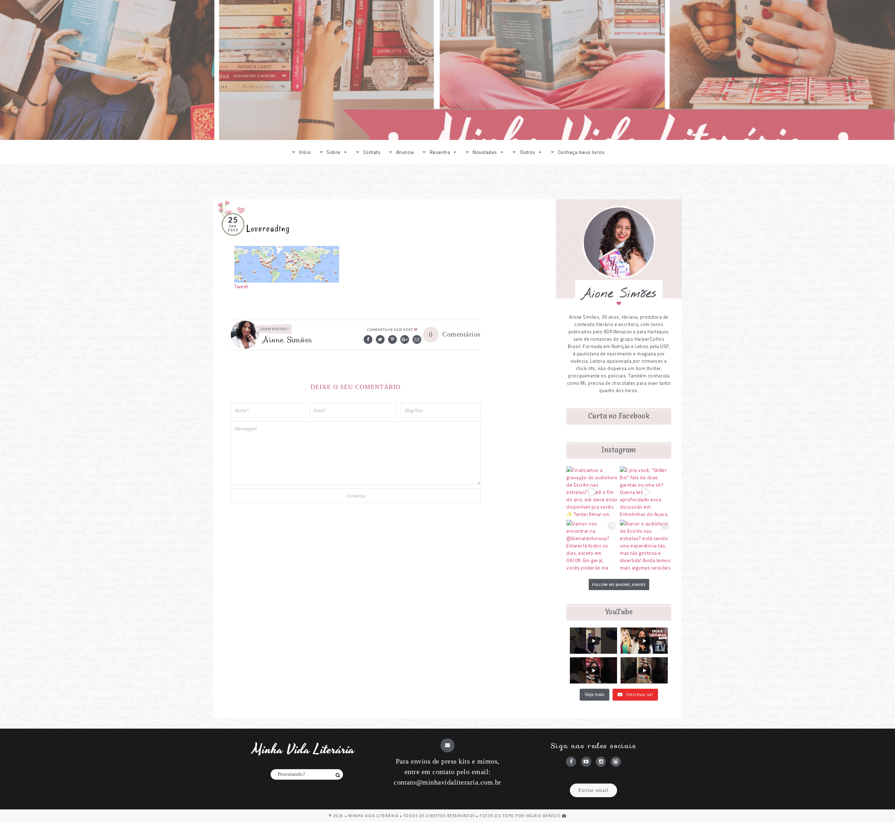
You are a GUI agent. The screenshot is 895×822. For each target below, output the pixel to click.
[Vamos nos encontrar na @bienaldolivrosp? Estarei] (592, 545)
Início (305, 152)
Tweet (241, 286)
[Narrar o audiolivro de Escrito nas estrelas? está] (645, 545)
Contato (372, 152)
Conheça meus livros (581, 152)
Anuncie (405, 152)
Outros (527, 152)
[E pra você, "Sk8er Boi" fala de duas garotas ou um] (645, 492)
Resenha (440, 152)
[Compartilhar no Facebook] (368, 339)
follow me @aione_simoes (619, 584)
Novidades (485, 152)
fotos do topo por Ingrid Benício (521, 816)
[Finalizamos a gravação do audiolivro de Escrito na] (592, 492)
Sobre (334, 152)
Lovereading (268, 228)
